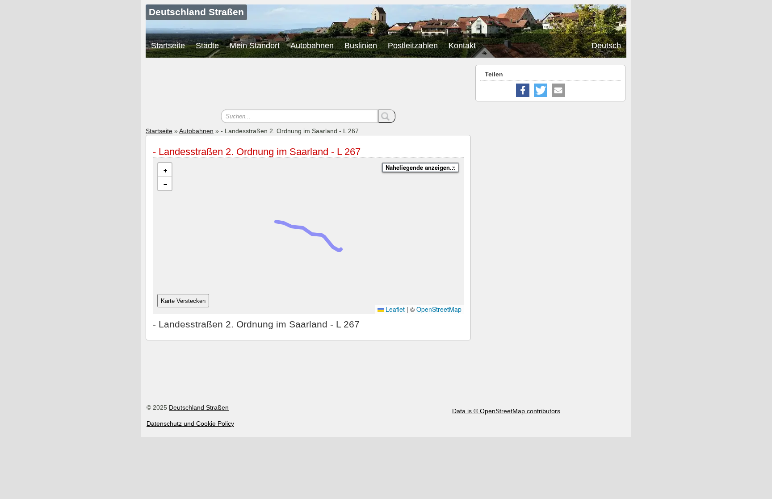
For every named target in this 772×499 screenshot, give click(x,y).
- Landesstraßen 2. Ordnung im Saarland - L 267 (257, 151)
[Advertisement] (308, 85)
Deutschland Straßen (199, 407)
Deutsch (606, 45)
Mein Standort (255, 45)
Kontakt (462, 45)
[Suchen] (386, 116)
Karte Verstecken (183, 301)
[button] (165, 170)
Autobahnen (312, 45)
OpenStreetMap (439, 309)
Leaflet (394, 309)
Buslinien (360, 45)
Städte (207, 45)
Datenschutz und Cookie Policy (190, 423)
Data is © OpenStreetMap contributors (506, 411)
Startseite (168, 45)
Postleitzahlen (413, 45)
